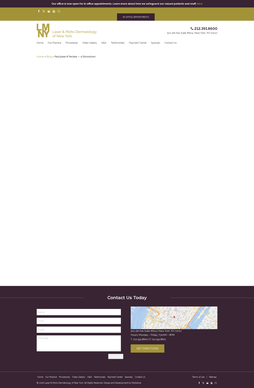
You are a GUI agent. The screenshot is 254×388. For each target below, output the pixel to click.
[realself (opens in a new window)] (59, 11)
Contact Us (170, 42)
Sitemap (213, 377)
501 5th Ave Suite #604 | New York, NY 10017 (156, 330)
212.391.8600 (140, 339)
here (200, 3)
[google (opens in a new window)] (49, 11)
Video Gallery (89, 42)
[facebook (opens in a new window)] (39, 11)
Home (40, 42)
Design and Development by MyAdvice (122, 383)
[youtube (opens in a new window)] (54, 11)
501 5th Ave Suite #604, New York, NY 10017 (192, 32)
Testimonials (118, 42)
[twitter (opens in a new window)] (44, 11)
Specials (155, 42)
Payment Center (138, 42)
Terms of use (198, 377)
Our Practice (54, 42)
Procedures (72, 42)
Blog (49, 56)
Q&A (103, 42)
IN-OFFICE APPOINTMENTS (136, 17)
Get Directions (147, 348)
